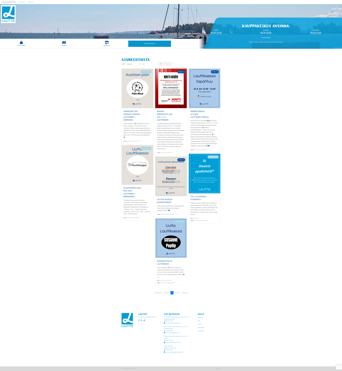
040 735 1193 (169, 350)
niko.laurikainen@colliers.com (173, 332)
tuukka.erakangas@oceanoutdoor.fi (174, 352)
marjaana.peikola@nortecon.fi (173, 342)
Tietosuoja (124, 368)
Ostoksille (25, 45)
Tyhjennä (168, 64)
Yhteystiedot (30, 2)
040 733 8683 (169, 340)
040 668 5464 (169, 330)
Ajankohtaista (154, 43)
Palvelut (107, 45)
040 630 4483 (169, 321)
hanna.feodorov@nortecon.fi (173, 323)
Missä (64, 45)
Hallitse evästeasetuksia (132, 368)
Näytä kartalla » (21, 2)
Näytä (123, 64)
